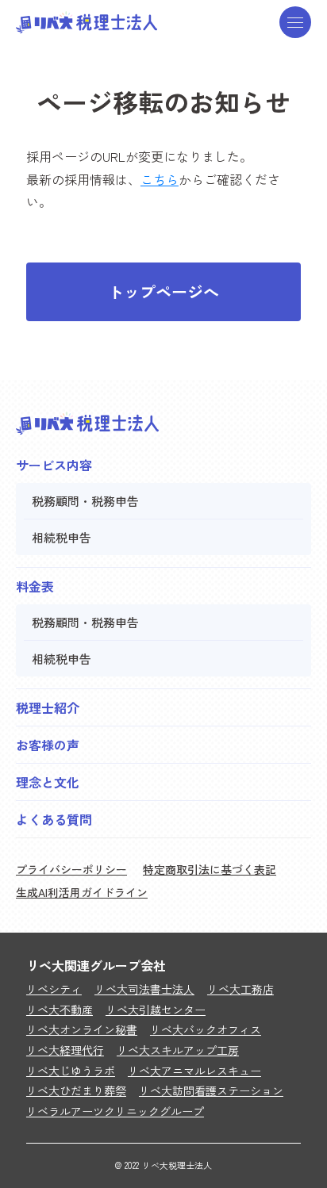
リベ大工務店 (240, 989)
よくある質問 (54, 819)
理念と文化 (47, 782)
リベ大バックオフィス (205, 1029)
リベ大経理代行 (65, 1050)
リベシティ (54, 989)
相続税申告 (61, 537)
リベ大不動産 (59, 1009)
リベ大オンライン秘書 (81, 1029)
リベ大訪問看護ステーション (211, 1090)
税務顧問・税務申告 (85, 500)
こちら (159, 179)
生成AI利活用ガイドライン (82, 892)
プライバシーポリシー (71, 869)
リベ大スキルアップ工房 (178, 1050)
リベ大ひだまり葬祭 (76, 1090)
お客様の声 (47, 744)
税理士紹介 (47, 707)
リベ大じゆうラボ (70, 1071)
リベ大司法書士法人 (144, 989)
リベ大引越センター (156, 1009)
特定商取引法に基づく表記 (209, 869)
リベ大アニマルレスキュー (194, 1071)
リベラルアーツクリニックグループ (115, 1111)
